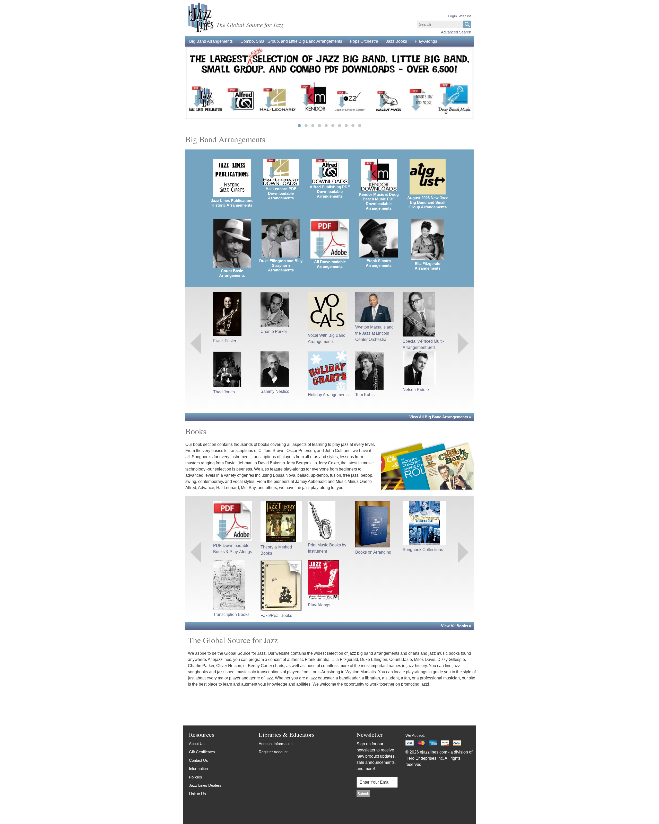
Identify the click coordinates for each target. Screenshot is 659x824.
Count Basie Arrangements (232, 273)
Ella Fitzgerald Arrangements (427, 265)
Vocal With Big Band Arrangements (326, 338)
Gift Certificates (202, 752)
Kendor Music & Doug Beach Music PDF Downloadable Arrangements (379, 201)
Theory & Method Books (276, 550)
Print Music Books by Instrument (327, 548)
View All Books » (456, 626)
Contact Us (198, 760)
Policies (195, 777)
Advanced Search (456, 32)
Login (452, 16)
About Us (197, 743)
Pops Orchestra (364, 41)
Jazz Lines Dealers (205, 785)
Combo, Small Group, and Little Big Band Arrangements (291, 41)
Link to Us (197, 794)
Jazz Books (396, 41)
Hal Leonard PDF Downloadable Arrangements (281, 193)
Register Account (273, 752)
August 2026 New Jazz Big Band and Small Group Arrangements (427, 202)
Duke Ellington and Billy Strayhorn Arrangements (280, 265)
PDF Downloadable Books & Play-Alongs (232, 548)
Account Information (275, 743)
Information (198, 768)
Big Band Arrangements (211, 41)
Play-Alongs (426, 41)
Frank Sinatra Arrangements (379, 263)
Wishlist (464, 16)
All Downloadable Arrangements (330, 264)
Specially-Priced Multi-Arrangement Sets (423, 344)
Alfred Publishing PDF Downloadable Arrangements (330, 191)
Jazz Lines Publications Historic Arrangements (232, 202)
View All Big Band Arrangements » (440, 417)
